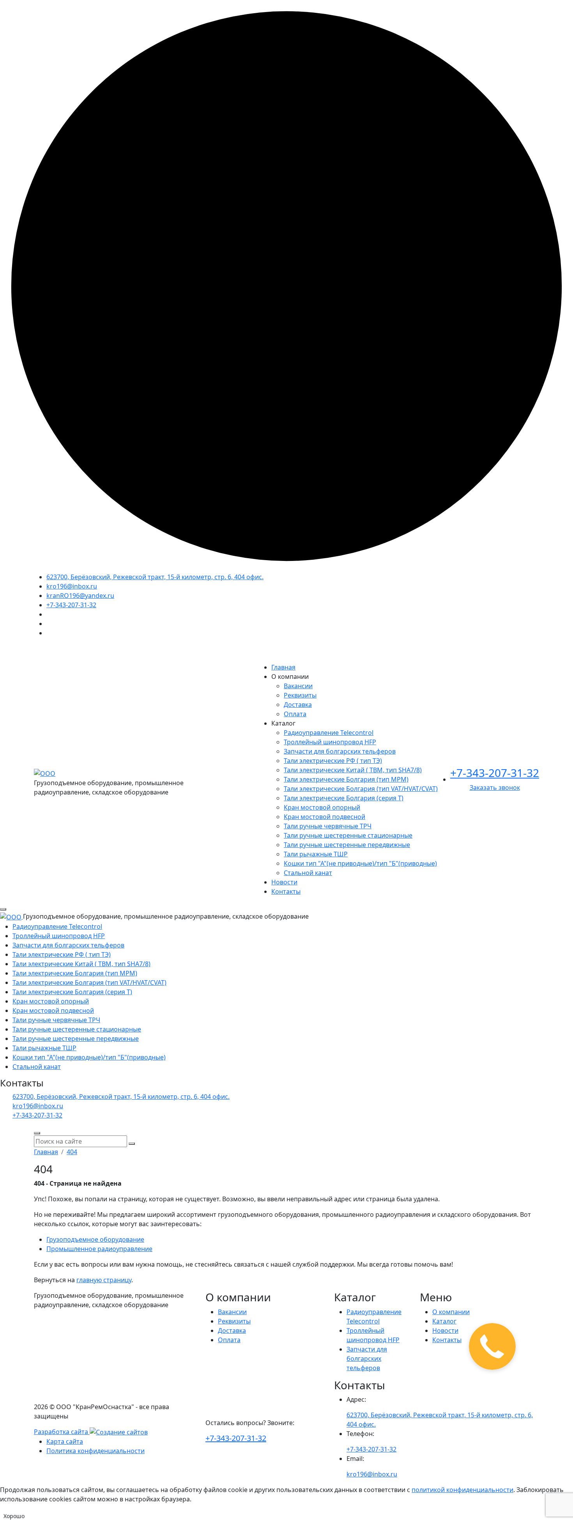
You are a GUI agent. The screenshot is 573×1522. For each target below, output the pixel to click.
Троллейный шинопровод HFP (330, 742)
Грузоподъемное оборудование (95, 1239)
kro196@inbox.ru (71, 586)
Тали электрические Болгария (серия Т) (343, 798)
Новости (284, 882)
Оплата (295, 714)
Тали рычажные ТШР (316, 854)
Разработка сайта (62, 1431)
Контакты (286, 891)
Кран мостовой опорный (322, 807)
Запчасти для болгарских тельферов (340, 751)
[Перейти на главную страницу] (44, 772)
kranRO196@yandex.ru (80, 595)
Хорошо (14, 1516)
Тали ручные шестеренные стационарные (348, 835)
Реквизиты (300, 695)
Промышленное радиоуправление (99, 1248)
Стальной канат (308, 872)
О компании (451, 1312)
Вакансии (298, 686)
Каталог (444, 1321)
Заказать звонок (495, 787)
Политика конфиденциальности (95, 1450)
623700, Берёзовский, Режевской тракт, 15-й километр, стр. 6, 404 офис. (155, 577)
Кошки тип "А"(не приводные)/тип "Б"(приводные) (360, 863)
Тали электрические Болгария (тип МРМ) (346, 779)
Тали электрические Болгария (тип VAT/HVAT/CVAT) (361, 788)
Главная (283, 667)
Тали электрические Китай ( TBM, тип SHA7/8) (353, 770)
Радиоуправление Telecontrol (328, 732)
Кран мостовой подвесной (324, 816)
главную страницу (103, 1280)
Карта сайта (64, 1441)
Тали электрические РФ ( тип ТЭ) (333, 760)
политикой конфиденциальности (462, 1489)
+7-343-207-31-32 (71, 605)
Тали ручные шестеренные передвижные (347, 844)
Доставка (298, 704)
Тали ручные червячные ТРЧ (327, 826)
